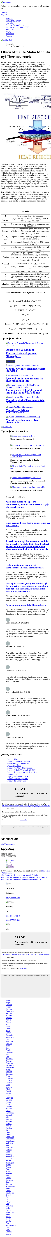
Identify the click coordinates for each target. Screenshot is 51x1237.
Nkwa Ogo (10, 29)
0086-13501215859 (13, 920)
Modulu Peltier (18, 879)
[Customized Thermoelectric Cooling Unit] (27, 468)
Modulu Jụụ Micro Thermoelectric (17, 411)
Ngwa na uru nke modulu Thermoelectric (26, 605)
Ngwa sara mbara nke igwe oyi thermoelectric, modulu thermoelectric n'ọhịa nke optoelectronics (27, 504)
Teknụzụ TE (12, 774)
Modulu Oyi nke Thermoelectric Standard (25, 369)
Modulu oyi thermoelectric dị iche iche (25, 448)
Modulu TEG (12, 759)
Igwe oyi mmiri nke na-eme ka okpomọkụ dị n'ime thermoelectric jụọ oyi (24, 380)
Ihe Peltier (28, 879)
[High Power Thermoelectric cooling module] (22, 397)
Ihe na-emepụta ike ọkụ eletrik (22, 439)
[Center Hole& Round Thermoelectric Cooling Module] (25, 345)
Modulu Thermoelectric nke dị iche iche (22, 772)
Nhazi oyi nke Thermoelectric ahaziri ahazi (27, 471)
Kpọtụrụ (9, 36)
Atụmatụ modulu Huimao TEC (17, 27)
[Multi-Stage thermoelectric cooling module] (27, 445)
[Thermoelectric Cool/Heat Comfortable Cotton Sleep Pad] (25, 387)
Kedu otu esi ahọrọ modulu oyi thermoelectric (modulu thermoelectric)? (25, 566)
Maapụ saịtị (45, 871)
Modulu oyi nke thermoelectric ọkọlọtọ (27, 877)
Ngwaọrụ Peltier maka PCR (17, 776)
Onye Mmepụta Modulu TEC (18, 764)
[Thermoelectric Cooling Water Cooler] (21, 375)
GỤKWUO (10, 361)
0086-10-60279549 (13, 916)
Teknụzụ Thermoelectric (15, 25)
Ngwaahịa (9, 23)
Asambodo (10, 34)
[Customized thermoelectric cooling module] (23, 417)
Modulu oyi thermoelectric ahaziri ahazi (22, 421)
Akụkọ (8, 32)
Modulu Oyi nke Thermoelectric (13, 875)
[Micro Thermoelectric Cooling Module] (19, 407)
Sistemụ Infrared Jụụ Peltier (17, 779)
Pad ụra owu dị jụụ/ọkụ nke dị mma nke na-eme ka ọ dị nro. (24, 391)
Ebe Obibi (9, 19)
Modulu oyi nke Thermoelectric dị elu (25, 401)
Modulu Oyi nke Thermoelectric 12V (21, 770)
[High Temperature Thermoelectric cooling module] (27, 457)
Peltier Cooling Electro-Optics (18, 761)
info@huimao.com (8, 844)
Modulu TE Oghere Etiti (16, 781)
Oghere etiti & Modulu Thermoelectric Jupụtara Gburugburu (21, 353)
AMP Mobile (7, 873)
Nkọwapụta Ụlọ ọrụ (13, 21)
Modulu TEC (37, 879)
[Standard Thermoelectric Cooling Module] (22, 365)
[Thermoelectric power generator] (22, 436)
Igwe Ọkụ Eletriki (14, 766)
